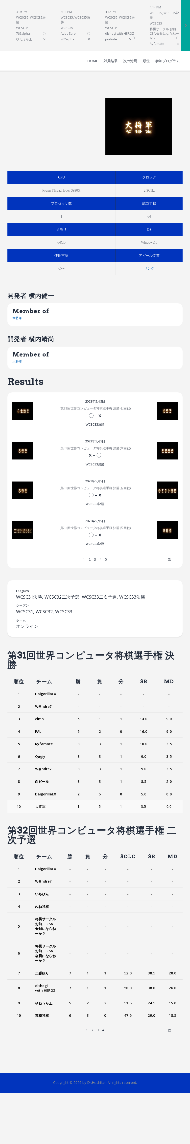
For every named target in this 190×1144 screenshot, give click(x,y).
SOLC (128, 857)
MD (169, 682)
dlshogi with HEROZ (45, 988)
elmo (39, 718)
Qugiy (40, 756)
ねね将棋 (42, 906)
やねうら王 (43, 1003)
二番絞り (42, 973)
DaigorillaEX (45, 693)
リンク (149, 268)
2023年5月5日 (95, 401)
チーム (44, 682)
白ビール (42, 781)
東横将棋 (42, 1015)
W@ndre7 (43, 706)
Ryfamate (44, 743)
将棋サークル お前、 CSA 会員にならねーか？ (45, 926)
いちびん (42, 893)
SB (143, 682)
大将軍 (17, 318)
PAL (38, 731)
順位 (19, 682)
